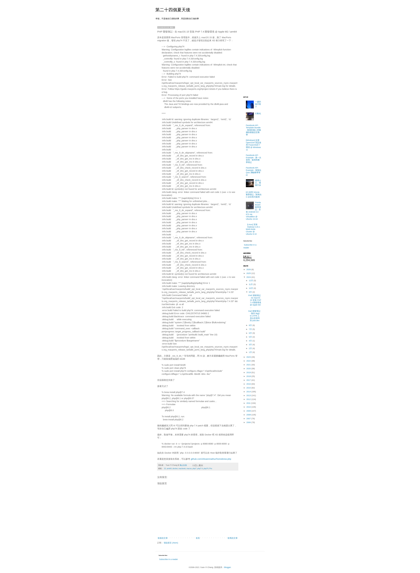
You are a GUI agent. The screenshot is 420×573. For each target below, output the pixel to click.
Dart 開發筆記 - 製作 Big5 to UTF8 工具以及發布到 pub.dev (254, 316)
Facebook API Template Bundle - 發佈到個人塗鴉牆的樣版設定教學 (253, 130)
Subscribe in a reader (168, 559)
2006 (248, 422)
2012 (248, 399)
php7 (194, 468)
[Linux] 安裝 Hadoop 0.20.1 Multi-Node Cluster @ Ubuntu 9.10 (253, 229)
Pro (210, 468)
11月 (251, 284)
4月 (250, 341)
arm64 (169, 468)
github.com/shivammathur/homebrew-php (211, 459)
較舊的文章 (233, 538)
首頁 (198, 538)
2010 (248, 407)
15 (165, 468)
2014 (248, 392)
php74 (206, 468)
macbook (182, 468)
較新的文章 (163, 538)
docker (175, 468)
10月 (251, 288)
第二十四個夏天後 (172, 9)
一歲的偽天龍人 (258, 104)
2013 (248, 395)
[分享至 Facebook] (200, 465)
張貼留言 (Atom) (171, 543)
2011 (248, 403)
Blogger (227, 567)
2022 (248, 361)
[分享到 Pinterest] (202, 465)
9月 (250, 292)
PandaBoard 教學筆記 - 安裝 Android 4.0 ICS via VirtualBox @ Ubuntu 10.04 (253, 210)
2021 (248, 365)
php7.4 (200, 468)
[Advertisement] (252, 59)
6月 (250, 333)
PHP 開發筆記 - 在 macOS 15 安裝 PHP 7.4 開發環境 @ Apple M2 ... (254, 301)
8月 (250, 325)
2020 (248, 368)
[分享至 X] (198, 465)
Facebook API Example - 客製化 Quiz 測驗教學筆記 (253, 171)
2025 (248, 273)
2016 (248, 384)
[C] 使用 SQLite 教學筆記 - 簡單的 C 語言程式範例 (253, 194)
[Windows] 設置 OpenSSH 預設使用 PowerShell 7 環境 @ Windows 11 (253, 145)
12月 (251, 280)
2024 (248, 277)
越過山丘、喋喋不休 (258, 182)
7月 (250, 329)
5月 (250, 337)
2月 (250, 348)
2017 (248, 380)
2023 (248, 357)
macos (189, 468)
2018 (248, 376)
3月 (250, 344)
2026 (248, 269)
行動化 (258, 113)
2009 (248, 411)
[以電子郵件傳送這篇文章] (193, 465)
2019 (248, 372)
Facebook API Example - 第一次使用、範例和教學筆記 (253, 158)
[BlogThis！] (196, 465)
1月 (250, 352)
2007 (248, 418)
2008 (248, 415)
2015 (248, 388)
